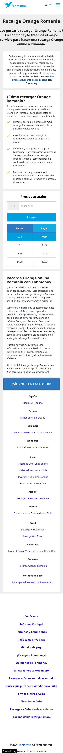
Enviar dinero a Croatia (32, 417)
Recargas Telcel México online (32, 498)
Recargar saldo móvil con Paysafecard (32, 582)
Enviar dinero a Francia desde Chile (33, 513)
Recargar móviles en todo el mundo (31, 678)
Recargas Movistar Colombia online (33, 432)
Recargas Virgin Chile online (32, 476)
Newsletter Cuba (31, 701)
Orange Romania (27, 314)
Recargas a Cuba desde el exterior (31, 709)
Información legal (31, 624)
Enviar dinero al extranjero (31, 670)
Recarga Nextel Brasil (32, 529)
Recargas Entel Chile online (33, 463)
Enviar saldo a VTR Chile (33, 483)
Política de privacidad (31, 639)
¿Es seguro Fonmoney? (31, 655)
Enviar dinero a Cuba (31, 694)
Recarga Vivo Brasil (32, 536)
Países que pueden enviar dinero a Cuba (31, 686)
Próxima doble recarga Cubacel (32, 717)
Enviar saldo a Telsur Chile (32, 470)
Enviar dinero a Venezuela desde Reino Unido (33, 551)
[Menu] (58, 4)
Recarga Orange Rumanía (33, 565)
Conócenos (32, 616)
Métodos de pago (31, 647)
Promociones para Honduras (32, 447)
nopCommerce (38, 751)
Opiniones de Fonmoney (31, 663)
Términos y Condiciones (31, 632)
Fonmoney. (25, 744)
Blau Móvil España (33, 402)
